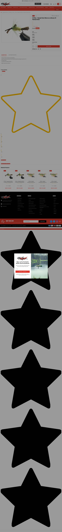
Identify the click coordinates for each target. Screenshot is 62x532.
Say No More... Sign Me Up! (22, 271)
